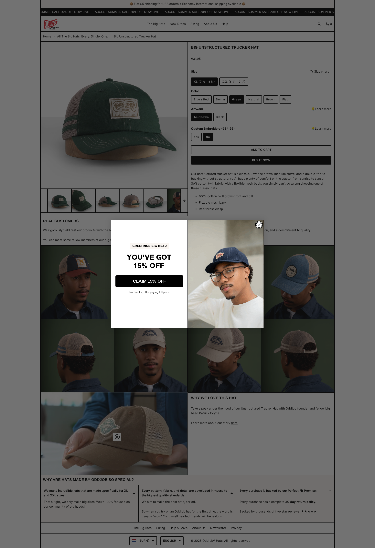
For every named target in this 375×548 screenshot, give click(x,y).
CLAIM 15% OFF (149, 281)
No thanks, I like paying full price (149, 292)
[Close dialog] (259, 224)
